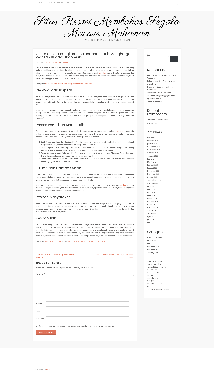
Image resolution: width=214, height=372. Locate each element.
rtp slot (102, 73)
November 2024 (153, 174)
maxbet (123, 185)
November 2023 (153, 207)
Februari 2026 (152, 141)
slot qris (150, 275)
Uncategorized (153, 252)
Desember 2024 (153, 171)
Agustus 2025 (152, 156)
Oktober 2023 (152, 210)
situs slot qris (152, 278)
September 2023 (153, 213)
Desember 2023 (153, 204)
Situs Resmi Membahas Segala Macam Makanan (107, 27)
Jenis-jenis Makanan (52, 241)
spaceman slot (153, 272)
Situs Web (40, 318)
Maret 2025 (152, 162)
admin (65, 62)
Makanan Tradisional (155, 249)
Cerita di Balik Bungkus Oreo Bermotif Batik (87, 241)
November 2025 (153, 150)
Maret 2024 (152, 198)
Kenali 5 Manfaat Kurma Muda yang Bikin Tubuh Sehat (114, 256)
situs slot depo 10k (154, 283)
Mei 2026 (151, 137)
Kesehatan (151, 240)
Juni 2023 (151, 222)
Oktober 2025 (152, 153)
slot (148, 286)
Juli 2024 (150, 186)
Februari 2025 (152, 165)
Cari (148, 55)
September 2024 (153, 180)
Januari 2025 (152, 168)
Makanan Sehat (153, 246)
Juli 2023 (150, 219)
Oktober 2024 (152, 177)
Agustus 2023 (152, 216)
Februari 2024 (152, 201)
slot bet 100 (152, 269)
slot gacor (120, 131)
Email (39, 311)
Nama (39, 303)
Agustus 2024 (152, 183)
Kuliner (150, 243)
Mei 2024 (151, 192)
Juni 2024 (151, 189)
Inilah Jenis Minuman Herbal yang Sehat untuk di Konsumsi (68, 84)
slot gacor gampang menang (158, 289)
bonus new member (155, 261)
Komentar (40, 274)
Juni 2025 (151, 159)
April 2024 (151, 195)
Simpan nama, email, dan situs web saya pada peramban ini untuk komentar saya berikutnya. (76, 326)
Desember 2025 (153, 147)
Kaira (48, 369)
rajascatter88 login (154, 264)
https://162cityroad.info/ (156, 267)
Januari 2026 (152, 144)
